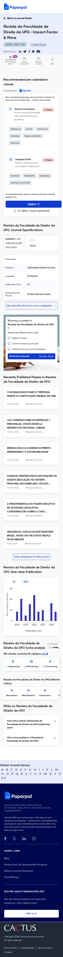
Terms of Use (44, 948)
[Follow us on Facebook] (5, 838)
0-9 (3, 778)
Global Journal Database (18, 871)
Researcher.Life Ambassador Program (25, 864)
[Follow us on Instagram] (34, 838)
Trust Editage (11, 877)
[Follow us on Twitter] (14, 838)
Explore (32, 204)
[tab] (31, 724)
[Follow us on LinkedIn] (24, 838)
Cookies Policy (27, 948)
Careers (8, 952)
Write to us (31, 914)
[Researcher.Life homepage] (31, 795)
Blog (6, 858)
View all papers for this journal (31, 557)
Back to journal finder (19, 18)
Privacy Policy (10, 948)
